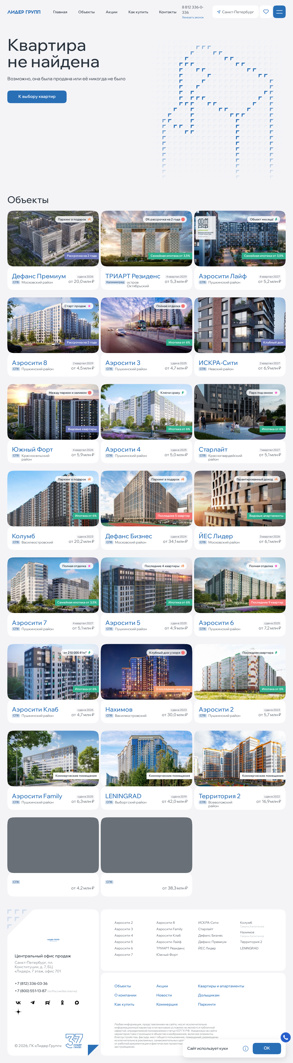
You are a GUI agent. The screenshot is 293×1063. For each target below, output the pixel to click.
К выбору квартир (37, 96)
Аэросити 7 (123, 955)
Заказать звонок (193, 17)
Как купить (138, 12)
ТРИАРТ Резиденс (170, 948)
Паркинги (207, 1004)
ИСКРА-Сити (208, 923)
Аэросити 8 (165, 923)
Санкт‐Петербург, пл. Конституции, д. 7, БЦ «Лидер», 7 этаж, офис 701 (38, 966)
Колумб (252, 924)
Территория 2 (251, 942)
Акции (111, 12)
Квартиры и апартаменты (217, 986)
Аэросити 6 (123, 948)
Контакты (167, 12)
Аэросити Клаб (168, 935)
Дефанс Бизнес (210, 935)
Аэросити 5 (123, 942)
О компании (125, 995)
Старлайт (205, 929)
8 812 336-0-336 (192, 10)
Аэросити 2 (123, 923)
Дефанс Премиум (212, 942)
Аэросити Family (169, 929)
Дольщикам (209, 995)
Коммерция (167, 1004)
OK (267, 1048)
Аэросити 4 (123, 935)
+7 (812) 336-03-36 (31, 983)
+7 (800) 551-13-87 (46, 990)
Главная (60, 12)
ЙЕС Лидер (207, 948)
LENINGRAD (249, 948)
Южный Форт (167, 955)
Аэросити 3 (123, 929)
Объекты (86, 12)
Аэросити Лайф (169, 942)
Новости (164, 995)
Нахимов (252, 934)
